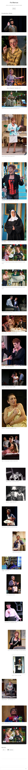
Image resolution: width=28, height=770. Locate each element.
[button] (11, 739)
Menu (14, 8)
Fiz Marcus (14, 3)
